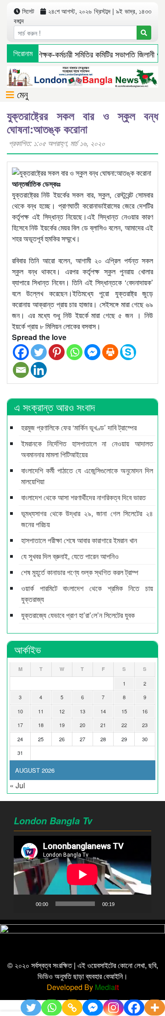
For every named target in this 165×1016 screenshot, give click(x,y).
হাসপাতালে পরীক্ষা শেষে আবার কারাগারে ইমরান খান (79, 540)
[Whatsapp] (74, 352)
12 (62, 711)
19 (62, 724)
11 (41, 711)
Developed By (83, 987)
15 (124, 711)
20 (82, 724)
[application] (82, 874)
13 (82, 711)
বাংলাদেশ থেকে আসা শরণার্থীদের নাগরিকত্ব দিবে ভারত (83, 497)
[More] (154, 1008)
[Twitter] (39, 352)
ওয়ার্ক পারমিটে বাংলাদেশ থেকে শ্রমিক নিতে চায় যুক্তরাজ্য (87, 593)
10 (20, 711)
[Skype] (128, 352)
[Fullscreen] (139, 903)
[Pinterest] (57, 352)
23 (145, 724)
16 (145, 711)
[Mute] (124, 903)
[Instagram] (113, 1008)
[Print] (110, 352)
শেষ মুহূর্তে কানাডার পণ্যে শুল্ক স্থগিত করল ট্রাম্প (79, 572)
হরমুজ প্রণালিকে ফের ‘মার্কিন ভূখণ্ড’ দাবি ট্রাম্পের (79, 427)
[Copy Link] (72, 1008)
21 (103, 724)
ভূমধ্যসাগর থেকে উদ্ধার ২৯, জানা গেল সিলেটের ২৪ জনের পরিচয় (87, 518)
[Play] (25, 903)
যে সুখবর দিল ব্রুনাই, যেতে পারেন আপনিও (70, 556)
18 (41, 724)
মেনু (21, 94)
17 (20, 724)
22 (124, 724)
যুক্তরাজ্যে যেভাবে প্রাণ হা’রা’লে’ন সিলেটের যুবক (78, 615)
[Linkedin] (39, 370)
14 (103, 711)
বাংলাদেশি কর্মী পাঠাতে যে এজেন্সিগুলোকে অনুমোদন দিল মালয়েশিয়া (87, 476)
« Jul (17, 785)
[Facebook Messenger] (92, 352)
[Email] (21, 370)
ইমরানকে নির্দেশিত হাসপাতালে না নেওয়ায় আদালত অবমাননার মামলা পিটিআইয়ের (87, 449)
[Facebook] (21, 352)
